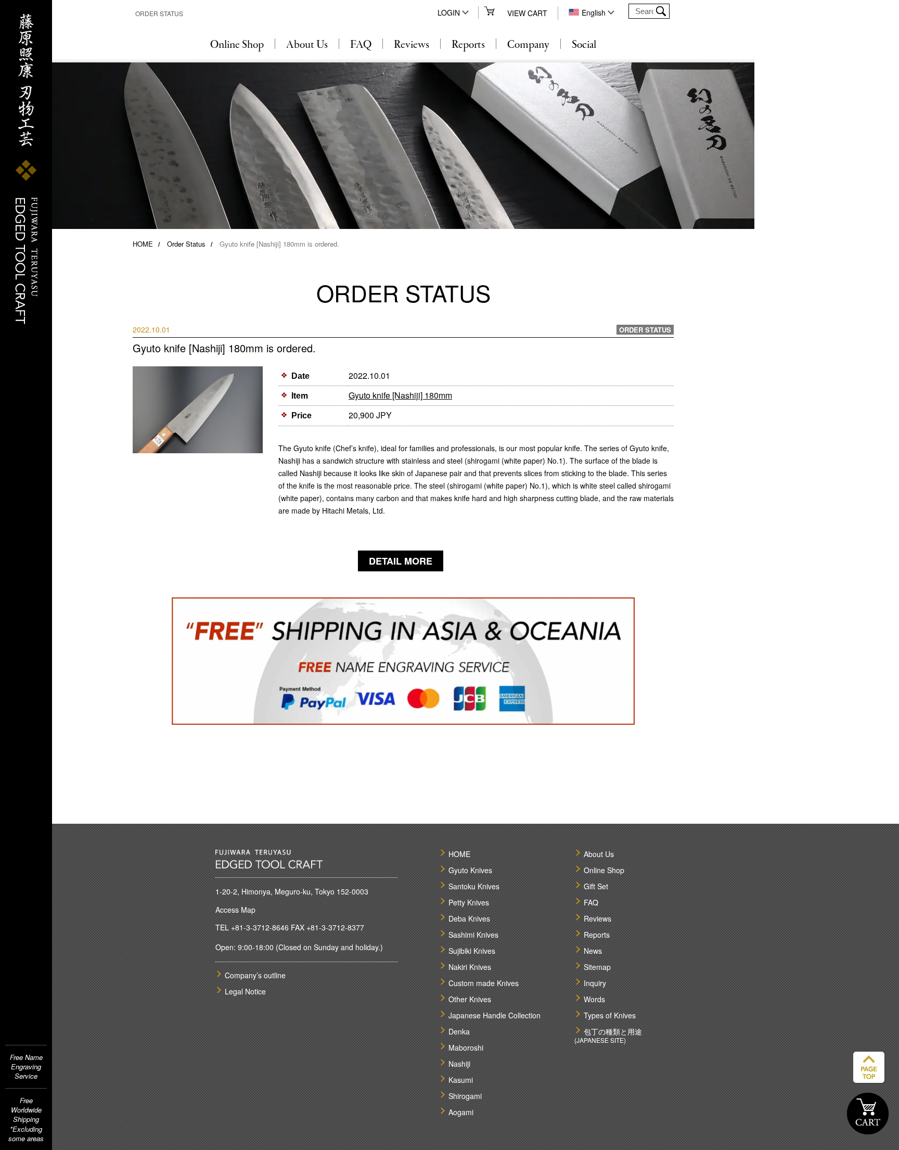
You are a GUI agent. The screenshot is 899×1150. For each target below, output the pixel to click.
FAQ (360, 45)
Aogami (460, 1112)
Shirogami (465, 1096)
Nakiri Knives (469, 967)
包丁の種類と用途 (613, 1031)
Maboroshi (465, 1047)
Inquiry (595, 983)
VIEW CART (527, 13)
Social (584, 45)
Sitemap (597, 967)
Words (594, 999)
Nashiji (459, 1063)
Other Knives (469, 999)
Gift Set (596, 886)
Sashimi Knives (473, 934)
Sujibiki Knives (471, 950)
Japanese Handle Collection (494, 1015)
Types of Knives (610, 1015)
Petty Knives (468, 902)
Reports (468, 45)
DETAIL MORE (400, 561)
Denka (459, 1031)
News (593, 950)
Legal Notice (245, 991)
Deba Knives (469, 918)
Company (528, 45)
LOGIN (449, 12)
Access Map (235, 909)
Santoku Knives (473, 886)
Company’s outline (255, 975)
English (594, 12)
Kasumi (460, 1080)
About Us (307, 45)
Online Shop (237, 45)
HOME (143, 244)
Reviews (411, 45)
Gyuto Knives (470, 870)
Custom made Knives (483, 983)
